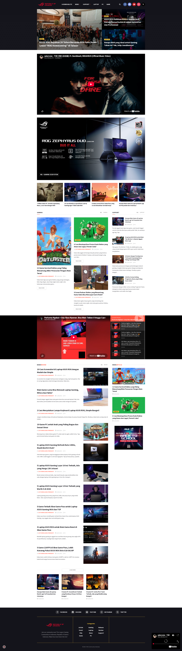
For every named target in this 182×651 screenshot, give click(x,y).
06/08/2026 (59, 451)
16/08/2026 (90, 598)
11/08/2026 (59, 395)
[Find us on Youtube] (134, 4)
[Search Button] (120, 4)
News (77, 4)
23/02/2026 (59, 276)
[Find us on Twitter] (143, 4)
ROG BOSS (43, 49)
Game (108, 4)
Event (42, 39)
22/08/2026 (108, 49)
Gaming (105, 212)
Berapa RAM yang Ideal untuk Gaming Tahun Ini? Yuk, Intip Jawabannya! (120, 44)
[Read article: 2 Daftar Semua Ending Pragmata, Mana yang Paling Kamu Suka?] (118, 280)
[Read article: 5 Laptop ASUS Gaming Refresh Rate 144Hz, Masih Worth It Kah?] (95, 452)
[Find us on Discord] (129, 4)
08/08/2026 (59, 430)
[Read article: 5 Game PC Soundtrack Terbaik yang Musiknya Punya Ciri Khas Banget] (105, 192)
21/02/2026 (96, 249)
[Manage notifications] (4, 646)
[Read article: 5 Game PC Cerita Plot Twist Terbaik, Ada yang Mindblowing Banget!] (132, 192)
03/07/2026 (129, 283)
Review (105, 364)
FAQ (81, 633)
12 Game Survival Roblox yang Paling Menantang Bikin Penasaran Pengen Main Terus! (54, 270)
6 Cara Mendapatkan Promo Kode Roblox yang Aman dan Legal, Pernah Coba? (91, 245)
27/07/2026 (59, 553)
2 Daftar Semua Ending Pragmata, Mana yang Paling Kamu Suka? (133, 279)
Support (86, 4)
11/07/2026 (129, 262)
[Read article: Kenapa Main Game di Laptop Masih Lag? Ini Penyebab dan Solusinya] (77, 192)
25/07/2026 (51, 49)
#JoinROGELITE (67, 4)
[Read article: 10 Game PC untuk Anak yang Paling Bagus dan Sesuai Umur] (95, 432)
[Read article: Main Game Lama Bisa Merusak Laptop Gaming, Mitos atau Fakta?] (95, 397)
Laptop (96, 4)
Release (101, 627)
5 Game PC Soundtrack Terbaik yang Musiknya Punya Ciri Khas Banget (72, 594)
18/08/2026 (65, 598)
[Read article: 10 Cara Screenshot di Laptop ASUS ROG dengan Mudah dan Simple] (95, 377)
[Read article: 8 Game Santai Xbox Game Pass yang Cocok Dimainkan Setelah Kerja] (50, 192)
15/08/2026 (129, 243)
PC (103, 4)
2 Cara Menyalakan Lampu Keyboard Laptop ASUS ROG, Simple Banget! (68, 410)
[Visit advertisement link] (128, 438)
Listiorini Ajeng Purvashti (46, 276)
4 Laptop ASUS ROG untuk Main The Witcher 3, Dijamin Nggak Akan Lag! (134, 239)
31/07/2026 (59, 512)
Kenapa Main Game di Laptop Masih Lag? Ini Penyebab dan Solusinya (134, 220)
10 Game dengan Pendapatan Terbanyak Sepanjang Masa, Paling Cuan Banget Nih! (134, 258)
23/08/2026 (108, 29)
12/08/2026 (59, 375)
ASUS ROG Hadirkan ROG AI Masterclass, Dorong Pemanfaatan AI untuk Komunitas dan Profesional (122, 22)
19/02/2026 (96, 297)
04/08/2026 (59, 471)
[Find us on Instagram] (138, 4)
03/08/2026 (59, 492)
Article (81, 627)
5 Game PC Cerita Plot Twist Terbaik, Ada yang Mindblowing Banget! (96, 594)
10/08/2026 (59, 413)
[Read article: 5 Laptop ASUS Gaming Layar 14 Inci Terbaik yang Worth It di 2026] (95, 493)
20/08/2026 (129, 224)
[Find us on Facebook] (125, 4)
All (101, 212)
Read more (42, 288)
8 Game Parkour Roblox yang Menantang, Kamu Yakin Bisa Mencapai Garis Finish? (89, 293)
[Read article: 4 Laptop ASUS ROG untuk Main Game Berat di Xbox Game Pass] (95, 534)
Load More (72, 570)
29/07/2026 (59, 533)
